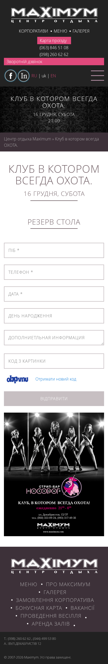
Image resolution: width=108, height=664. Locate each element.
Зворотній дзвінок (24, 61)
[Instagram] (23, 75)
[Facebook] (10, 75)
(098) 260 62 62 (54, 54)
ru (34, 76)
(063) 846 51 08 (54, 47)
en (53, 76)
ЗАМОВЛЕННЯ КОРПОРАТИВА (55, 600)
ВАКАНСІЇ (83, 607)
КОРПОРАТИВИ (33, 31)
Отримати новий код (55, 379)
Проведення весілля (51, 615)
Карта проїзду (53, 40)
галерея (81, 31)
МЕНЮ (28, 584)
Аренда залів (51, 623)
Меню (60, 31)
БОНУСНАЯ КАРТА (38, 607)
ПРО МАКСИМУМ (68, 584)
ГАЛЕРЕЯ (55, 592)
